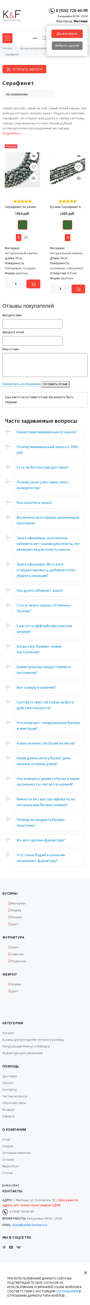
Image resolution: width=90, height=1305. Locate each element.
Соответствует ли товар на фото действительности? (45, 705)
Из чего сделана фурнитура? (41, 840)
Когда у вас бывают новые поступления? (39, 649)
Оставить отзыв (55, 384)
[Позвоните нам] (52, 10)
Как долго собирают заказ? (40, 590)
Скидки (7, 1146)
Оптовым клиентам (16, 1153)
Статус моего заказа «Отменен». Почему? (44, 608)
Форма (16, 910)
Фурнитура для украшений (22, 1053)
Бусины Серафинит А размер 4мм (67, 207)
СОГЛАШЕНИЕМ (67, 1291)
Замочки (17, 954)
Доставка (9, 1076)
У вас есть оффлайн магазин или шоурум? (44, 628)
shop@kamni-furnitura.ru (29, 1225)
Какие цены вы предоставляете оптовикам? (44, 669)
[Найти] (44, 38)
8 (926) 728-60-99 (72, 11)
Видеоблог (10, 1166)
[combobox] (28, 94)
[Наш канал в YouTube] (11, 1247)
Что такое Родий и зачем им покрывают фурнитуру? (41, 857)
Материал (18, 903)
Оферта (8, 1116)
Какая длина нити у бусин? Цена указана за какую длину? (44, 761)
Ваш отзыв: (10, 349)
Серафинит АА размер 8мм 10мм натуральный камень (22, 207)
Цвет (14, 924)
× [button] (86, 1272)
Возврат (8, 1109)
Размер (16, 917)
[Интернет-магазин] (20, 15)
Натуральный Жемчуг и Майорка (26, 1046)
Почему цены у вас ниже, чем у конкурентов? (42, 485)
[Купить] (33, 284)
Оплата (7, 1083)
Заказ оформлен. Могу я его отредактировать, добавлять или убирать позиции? (46, 570)
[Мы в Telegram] (3, 1247)
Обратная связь (14, 1103)
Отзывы (8, 1159)
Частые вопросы (14, 1096)
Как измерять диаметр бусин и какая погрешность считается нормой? (48, 781)
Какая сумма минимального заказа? (47, 432)
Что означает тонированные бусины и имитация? (48, 725)
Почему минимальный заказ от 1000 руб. (47, 449)
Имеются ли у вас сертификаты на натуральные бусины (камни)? (46, 802)
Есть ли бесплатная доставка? (42, 467)
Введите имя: (12, 315)
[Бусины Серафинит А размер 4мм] (67, 170)
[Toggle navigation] (35, 38)
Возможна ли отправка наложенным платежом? (48, 520)
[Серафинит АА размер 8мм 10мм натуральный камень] (22, 170)
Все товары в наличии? (36, 687)
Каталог (8, 1033)
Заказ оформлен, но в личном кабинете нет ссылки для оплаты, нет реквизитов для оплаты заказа (49, 543)
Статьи (7, 1173)
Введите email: (13, 332)
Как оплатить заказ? (34, 502)
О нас (6, 1139)
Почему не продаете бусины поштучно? (41, 822)
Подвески (18, 961)
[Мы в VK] (18, 1247)
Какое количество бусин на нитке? (46, 743)
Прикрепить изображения (21, 384)
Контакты (9, 1089)
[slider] (22, 201)
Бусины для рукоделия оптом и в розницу (33, 1039)
